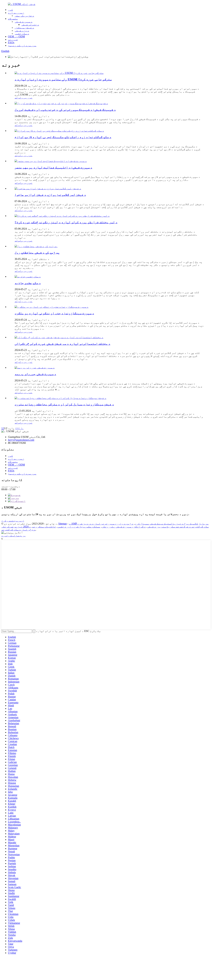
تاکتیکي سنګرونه (44, 526)
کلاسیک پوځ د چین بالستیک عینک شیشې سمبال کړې (166, 523)
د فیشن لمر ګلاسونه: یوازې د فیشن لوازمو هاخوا (50, 194)
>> (16, 428)
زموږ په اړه (16, 12)
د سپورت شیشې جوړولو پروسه (35, 374)
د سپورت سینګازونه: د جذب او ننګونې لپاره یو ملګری (54, 313)
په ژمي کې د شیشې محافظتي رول (37, 252)
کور (10, 9)
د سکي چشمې (22, 33)
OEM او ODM (16, 36)
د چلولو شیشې (30, 24)
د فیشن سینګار (24, 27)
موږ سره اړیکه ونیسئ (22, 45)
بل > (21, 428)
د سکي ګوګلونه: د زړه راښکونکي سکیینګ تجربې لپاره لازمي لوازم (63, 137)
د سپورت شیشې (23, 21)
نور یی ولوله (23, 97)
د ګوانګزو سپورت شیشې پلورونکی (124, 526)
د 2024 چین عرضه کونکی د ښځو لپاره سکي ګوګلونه (18, 528)
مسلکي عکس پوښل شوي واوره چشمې (78, 526)
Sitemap (62, 523)
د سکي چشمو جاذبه (28, 283)
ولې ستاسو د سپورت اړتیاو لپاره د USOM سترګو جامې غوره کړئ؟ (63, 79)
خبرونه (13, 39)
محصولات (13, 18)
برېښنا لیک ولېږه (13, 535)
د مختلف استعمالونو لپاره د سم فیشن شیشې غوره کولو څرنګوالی (62, 343)
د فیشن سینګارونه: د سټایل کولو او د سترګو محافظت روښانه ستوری (64, 404)
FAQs (11, 42)
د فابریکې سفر (24, 15)
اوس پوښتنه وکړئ (12, 520)
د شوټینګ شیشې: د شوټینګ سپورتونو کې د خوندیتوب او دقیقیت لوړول (65, 109)
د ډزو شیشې (22, 30)
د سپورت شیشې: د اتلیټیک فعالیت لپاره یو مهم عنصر (53, 167)
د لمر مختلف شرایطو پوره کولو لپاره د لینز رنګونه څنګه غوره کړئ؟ (66, 222)
